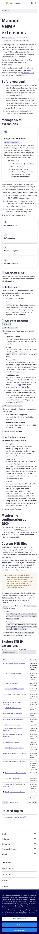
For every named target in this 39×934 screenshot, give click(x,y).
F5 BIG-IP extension (11, 683)
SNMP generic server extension (15, 792)
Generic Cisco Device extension (16, 694)
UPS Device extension (12, 778)
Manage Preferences (19, 918)
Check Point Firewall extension (15, 663)
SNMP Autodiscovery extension (15, 761)
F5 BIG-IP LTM (13, 384)
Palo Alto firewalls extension (14, 747)
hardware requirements (18, 111)
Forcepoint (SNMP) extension (14, 688)
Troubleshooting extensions (14, 817)
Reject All (19, 924)
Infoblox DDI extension (12, 725)
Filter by (4, 649)
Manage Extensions (30, 532)
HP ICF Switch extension (13, 708)
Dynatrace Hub (15, 68)
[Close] (36, 892)
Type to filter (22, 649)
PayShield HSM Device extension (15, 753)
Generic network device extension (15, 773)
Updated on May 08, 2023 (21, 40)
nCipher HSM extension (12, 742)
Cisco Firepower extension (13, 673)
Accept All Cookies (19, 930)
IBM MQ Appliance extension (14, 719)
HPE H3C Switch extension (13, 713)
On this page (6, 11)
